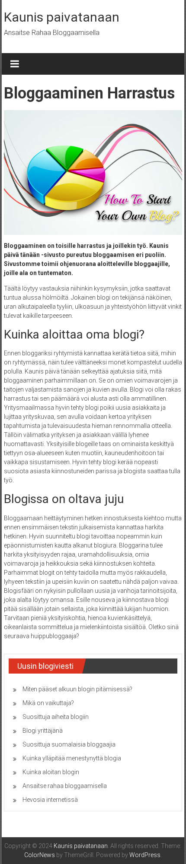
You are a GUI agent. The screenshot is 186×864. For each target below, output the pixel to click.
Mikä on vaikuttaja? (48, 702)
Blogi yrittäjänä (42, 730)
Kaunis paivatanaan (61, 17)
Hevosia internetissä (50, 799)
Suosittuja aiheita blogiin (55, 716)
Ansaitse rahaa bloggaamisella (64, 785)
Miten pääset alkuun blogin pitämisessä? (77, 689)
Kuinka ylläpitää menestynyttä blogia (71, 758)
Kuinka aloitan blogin (50, 772)
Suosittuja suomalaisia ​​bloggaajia (68, 744)
